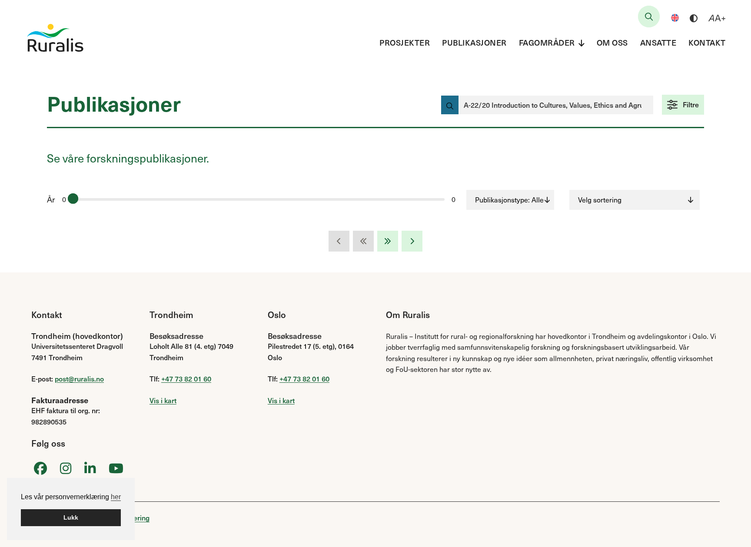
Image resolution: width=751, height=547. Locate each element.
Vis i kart (163, 400)
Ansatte (658, 42)
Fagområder (547, 42)
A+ (717, 18)
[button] (683, 105)
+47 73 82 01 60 (186, 378)
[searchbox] (649, 16)
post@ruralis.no (79, 378)
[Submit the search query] (450, 105)
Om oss (612, 42)
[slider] (73, 198)
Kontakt (707, 42)
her (116, 497)
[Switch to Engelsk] (675, 18)
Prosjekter (404, 42)
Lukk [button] (70, 517)
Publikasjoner (474, 42)
